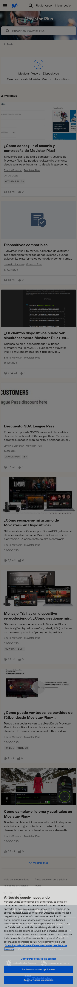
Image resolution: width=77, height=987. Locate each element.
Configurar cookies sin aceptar (38, 958)
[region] (38, 936)
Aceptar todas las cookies (38, 980)
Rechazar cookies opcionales (38, 969)
